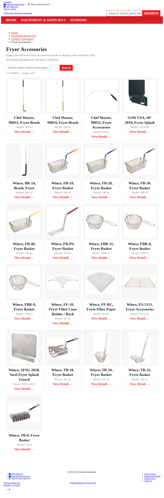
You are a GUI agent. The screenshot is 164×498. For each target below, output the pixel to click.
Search (66, 67)
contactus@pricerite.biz (20, 476)
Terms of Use (149, 479)
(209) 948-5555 (17, 474)
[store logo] (18, 13)
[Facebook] (9, 490)
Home (14, 32)
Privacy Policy (150, 474)
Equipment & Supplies (23, 35)
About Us (148, 481)
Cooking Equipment (22, 38)
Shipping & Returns (152, 476)
